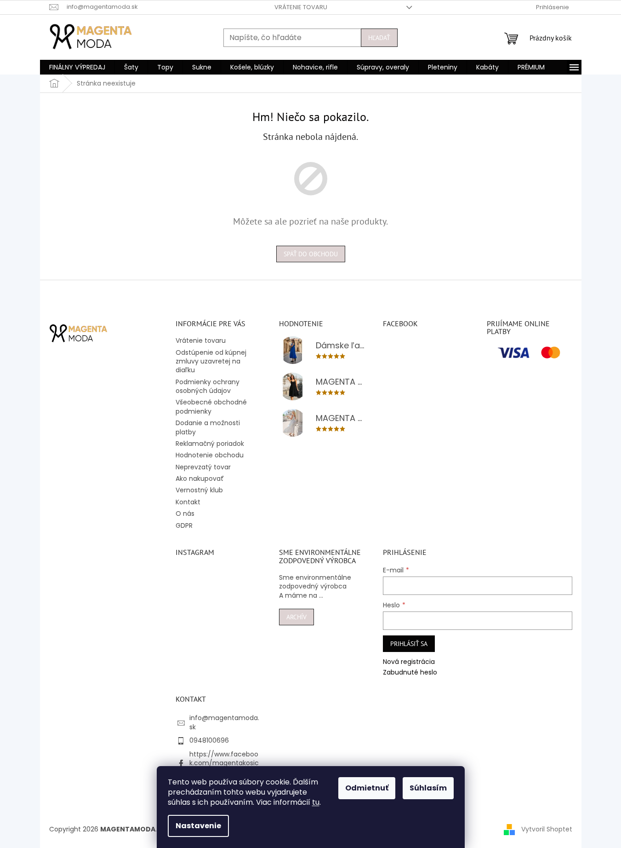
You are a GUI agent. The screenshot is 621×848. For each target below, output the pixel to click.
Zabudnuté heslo (410, 672)
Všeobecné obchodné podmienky (211, 406)
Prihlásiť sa (408, 644)
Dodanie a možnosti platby (208, 427)
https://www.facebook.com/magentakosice (224, 763)
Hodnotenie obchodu (210, 455)
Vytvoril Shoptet (546, 829)
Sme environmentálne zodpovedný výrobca (315, 582)
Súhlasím (428, 788)
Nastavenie (198, 825)
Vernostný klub (199, 490)
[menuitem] (77, 67)
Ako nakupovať (200, 478)
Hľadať (379, 38)
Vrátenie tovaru (300, 7)
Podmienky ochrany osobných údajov (207, 386)
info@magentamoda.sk (224, 722)
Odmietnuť (366, 788)
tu (315, 802)
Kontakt (188, 502)
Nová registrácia (409, 662)
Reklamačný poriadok (210, 443)
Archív (296, 617)
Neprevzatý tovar (203, 467)
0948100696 (209, 740)
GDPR (184, 525)
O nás (185, 513)
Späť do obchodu (311, 254)
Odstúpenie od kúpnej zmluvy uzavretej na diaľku (211, 361)
